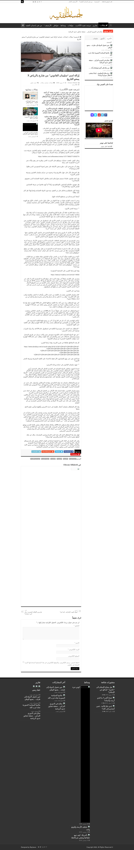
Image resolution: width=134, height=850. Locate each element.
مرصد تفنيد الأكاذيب (83, 25)
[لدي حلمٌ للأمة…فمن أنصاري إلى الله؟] (114, 706)
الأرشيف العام (73, 2)
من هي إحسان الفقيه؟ (86, 2)
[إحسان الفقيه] (67, 13)
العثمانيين (53, 459)
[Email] (33, 2)
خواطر (55, 25)
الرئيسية (96, 2)
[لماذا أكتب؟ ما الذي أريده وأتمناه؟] (114, 698)
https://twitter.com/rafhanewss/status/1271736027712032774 (58, 156)
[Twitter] (39, 2)
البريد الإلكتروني (73, 649)
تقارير (95, 25)
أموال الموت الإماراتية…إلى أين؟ (68, 611)
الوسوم (109, 42)
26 (103, 711)
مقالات (102, 25)
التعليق (76, 625)
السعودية (59, 459)
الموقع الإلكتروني (73, 656)
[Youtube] (37, 2)
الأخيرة (109, 38)
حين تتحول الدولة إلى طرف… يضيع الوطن (32, 101)
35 (102, 695)
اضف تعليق (33, 83)
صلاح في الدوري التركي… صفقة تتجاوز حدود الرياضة (30, 133)
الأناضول (65, 459)
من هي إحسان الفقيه (34, 25)
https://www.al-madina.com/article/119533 (65, 274)
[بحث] (22, 1)
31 (102, 703)
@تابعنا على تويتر (106, 143)
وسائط (63, 25)
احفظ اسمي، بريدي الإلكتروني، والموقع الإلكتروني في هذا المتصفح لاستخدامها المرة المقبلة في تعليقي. (52, 663)
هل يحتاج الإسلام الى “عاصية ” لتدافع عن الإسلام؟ (105, 689)
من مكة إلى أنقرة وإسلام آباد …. (91, 31)
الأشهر (102, 38)
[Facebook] (41, 2)
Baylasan (33, 847)
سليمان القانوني (45, 459)
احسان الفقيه (73, 459)
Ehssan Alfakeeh (73, 83)
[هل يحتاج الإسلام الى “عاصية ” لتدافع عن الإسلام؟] (114, 687)
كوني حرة (76, 687)
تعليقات (95, 38)
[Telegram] (35, 2)
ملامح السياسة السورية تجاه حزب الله (31, 117)
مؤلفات (70, 25)
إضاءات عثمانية (62, 37)
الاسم (77, 643)
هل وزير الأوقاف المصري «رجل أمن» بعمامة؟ (33, 612)
